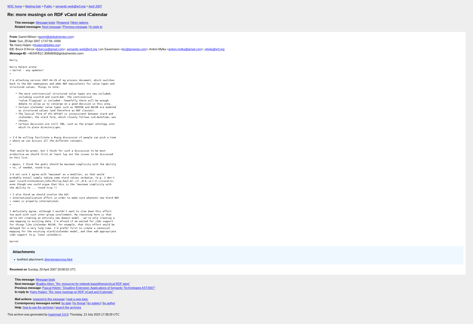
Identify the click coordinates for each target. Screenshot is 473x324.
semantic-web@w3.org (70, 6)
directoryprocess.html (58, 259)
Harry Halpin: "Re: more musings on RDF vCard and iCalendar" (71, 292)
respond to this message (49, 299)
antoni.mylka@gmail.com (185, 49)
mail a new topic (77, 299)
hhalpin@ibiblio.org (46, 45)
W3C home (14, 6)
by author (109, 303)
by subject (94, 303)
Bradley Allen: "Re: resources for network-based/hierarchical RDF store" (83, 283)
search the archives (68, 307)
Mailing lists (33, 6)
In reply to (96, 26)
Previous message (75, 26)
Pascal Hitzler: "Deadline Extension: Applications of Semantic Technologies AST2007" (98, 287)
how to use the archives (38, 307)
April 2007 (95, 6)
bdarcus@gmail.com (50, 49)
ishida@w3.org (214, 49)
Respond (63, 22)
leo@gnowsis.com (134, 49)
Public (48, 6)
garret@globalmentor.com (56, 36)
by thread (79, 303)
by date (66, 303)
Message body (45, 22)
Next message (51, 26)
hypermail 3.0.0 (58, 314)
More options (79, 22)
